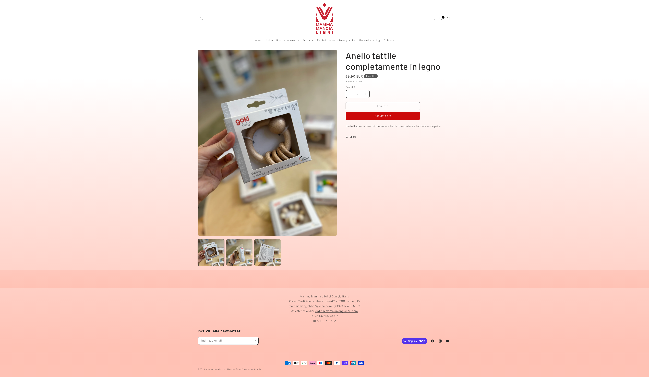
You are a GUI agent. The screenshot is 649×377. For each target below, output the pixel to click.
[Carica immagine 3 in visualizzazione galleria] (267, 252)
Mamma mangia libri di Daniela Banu (223, 369)
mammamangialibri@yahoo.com (310, 306)
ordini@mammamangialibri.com (336, 311)
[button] (201, 18)
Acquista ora (383, 115)
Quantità (350, 87)
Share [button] (353, 136)
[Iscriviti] (254, 341)
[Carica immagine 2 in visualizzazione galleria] (239, 252)
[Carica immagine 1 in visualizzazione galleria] (211, 252)
